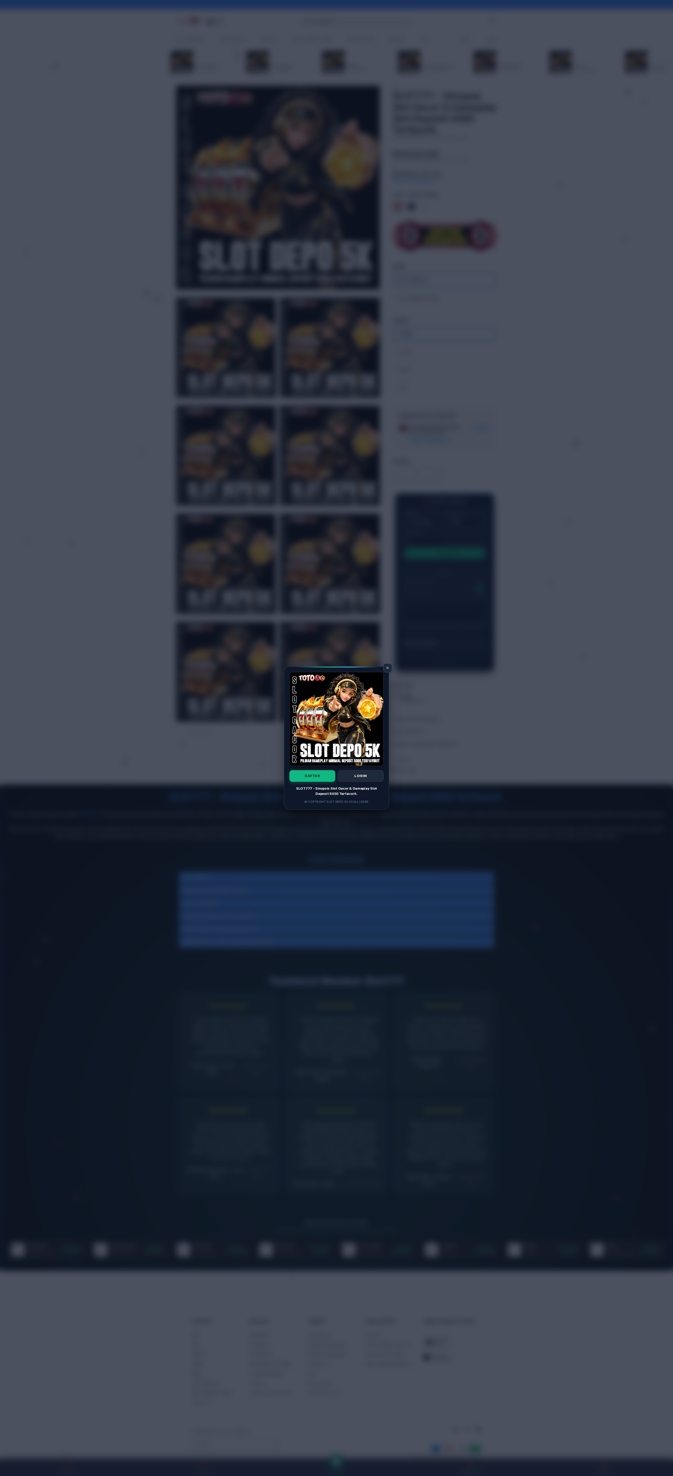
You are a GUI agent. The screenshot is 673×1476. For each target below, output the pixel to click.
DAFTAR (312, 776)
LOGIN (360, 776)
